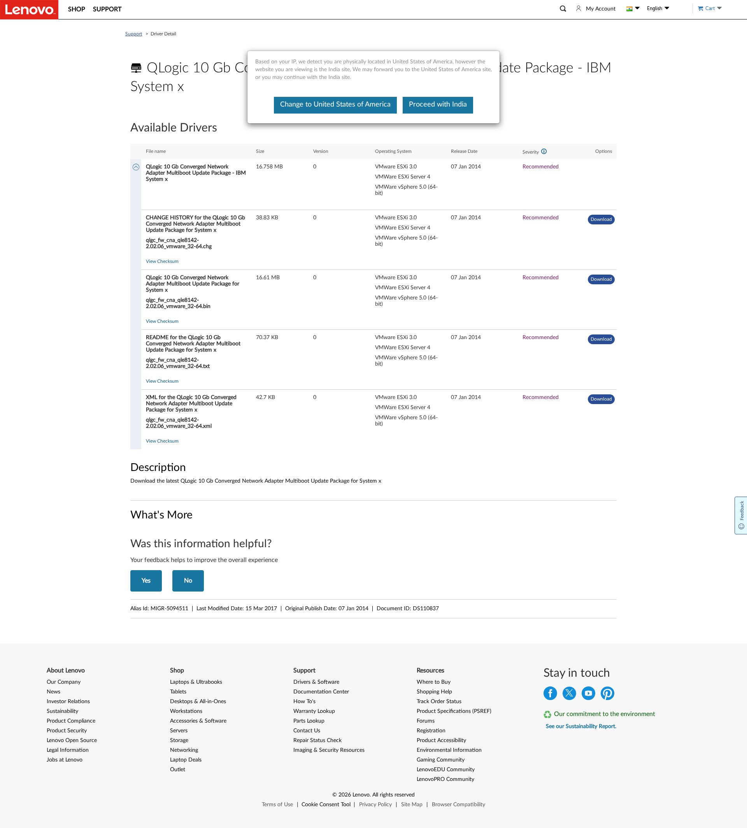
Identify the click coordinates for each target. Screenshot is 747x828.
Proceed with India (438, 104)
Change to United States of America (335, 104)
